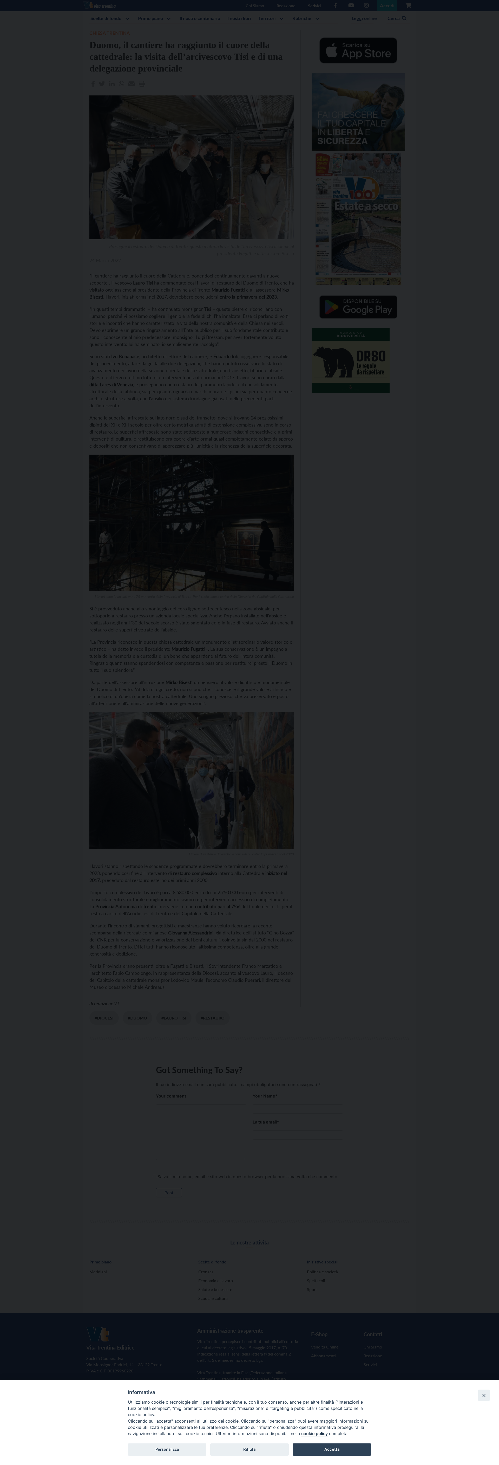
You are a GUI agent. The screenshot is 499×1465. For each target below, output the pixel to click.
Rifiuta (249, 1449)
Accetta (331, 1449)
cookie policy (314, 1433)
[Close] (484, 1395)
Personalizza (167, 1449)
